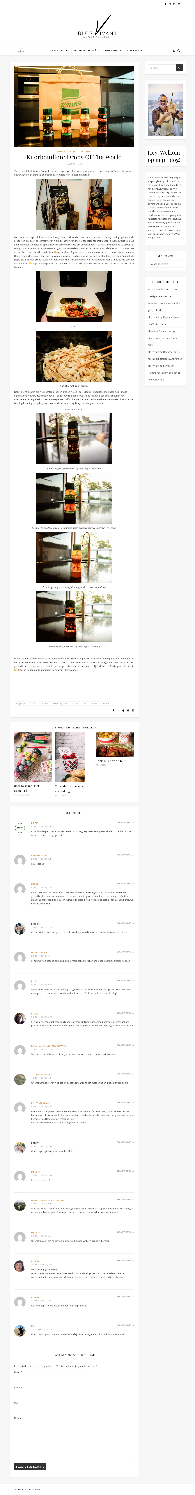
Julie (34, 981)
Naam (18, 1372)
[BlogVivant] (20, 50)
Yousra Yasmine (40, 1074)
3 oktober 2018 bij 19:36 (41, 984)
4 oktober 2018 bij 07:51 (41, 1078)
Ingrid (35, 1261)
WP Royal (36, 1489)
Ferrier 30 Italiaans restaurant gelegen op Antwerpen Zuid (164, 372)
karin (34, 884)
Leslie (34, 1013)
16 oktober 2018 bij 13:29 (42, 1264)
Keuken (95, 703)
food (85, 703)
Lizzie (34, 823)
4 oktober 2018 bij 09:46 (41, 1146)
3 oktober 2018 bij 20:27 (41, 1017)
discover (44, 703)
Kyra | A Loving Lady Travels (48, 1045)
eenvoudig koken (60, 703)
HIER (17, 669)
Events (75, 703)
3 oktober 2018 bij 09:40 (41, 859)
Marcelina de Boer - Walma (47, 1200)
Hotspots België (84, 50)
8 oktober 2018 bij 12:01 (41, 1236)
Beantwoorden (125, 822)
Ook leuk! (111, 50)
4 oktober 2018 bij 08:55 (41, 1106)
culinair (33, 703)
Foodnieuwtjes (67, 151)
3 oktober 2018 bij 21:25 (41, 1049)
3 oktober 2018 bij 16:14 (41, 927)
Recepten (58, 50)
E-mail (18, 1387)
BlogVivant (20, 703)
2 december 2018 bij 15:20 (41, 1329)
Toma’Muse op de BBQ (111, 761)
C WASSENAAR (39, 855)
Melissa (35, 1171)
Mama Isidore (39, 952)
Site (16, 1402)
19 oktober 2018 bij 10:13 (42, 1301)
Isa (33, 1325)
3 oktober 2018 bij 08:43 (41, 826)
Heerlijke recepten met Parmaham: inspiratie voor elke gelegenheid (164, 303)
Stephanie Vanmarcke (159, 331)
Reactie (18, 1417)
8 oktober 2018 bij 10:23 (41, 1204)
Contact (133, 50)
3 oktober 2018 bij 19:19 (41, 956)
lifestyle (106, 703)
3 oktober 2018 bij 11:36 (41, 887)
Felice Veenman (40, 1103)
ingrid (35, 1297)
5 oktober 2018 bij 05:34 (41, 1175)
